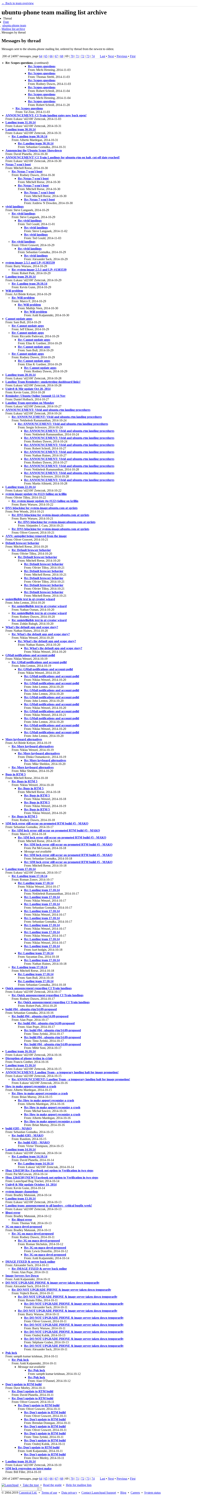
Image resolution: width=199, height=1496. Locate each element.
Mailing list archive (13, 29)
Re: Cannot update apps (28, 325)
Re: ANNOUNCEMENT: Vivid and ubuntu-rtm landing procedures (57, 416)
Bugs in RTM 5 (15, 774)
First (132, 56)
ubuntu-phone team (14, 25)
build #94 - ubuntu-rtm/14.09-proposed (31, 1009)
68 (61, 56)
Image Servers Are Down (22, 1275)
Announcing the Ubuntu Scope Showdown (33, 150)
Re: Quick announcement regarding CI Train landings (47, 995)
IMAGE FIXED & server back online (30, 1261)
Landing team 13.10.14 (20, 1198)
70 (72, 56)
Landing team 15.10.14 (20, 1065)
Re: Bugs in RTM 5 (24, 781)
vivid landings (14, 206)
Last (102, 56)
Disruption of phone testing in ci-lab (28, 1058)
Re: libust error (22, 1219)
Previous (122, 56)
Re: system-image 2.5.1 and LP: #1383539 (39, 269)
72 (82, 56)
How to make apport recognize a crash (30, 1086)
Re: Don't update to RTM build (32, 1391)
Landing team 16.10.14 (20, 1051)
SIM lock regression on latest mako (28, 1468)
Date (6, 22)
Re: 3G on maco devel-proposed (33, 1233)
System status (152, 1492)
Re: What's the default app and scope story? (41, 634)
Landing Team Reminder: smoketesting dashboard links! (42, 381)
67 (56, 56)
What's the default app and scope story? (31, 627)
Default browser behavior (22, 543)
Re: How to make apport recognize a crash (40, 1093)
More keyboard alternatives (23, 739)
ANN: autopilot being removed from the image (36, 536)
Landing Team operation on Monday (29, 402)
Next (111, 56)
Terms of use (49, 1492)
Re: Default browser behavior (31, 550)
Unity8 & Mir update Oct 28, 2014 (28, 388)
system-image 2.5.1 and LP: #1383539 (30, 262)
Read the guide (52, 1485)
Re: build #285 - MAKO (27, 1135)
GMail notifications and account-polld (30, 655)
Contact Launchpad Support (98, 1492)
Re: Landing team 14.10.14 (29, 1156)
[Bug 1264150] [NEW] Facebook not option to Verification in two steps (51, 1177)
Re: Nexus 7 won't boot (27, 171)
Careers (135, 1492)
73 (87, 56)
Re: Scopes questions (41, 66)
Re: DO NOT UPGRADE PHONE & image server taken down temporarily (61, 1289)
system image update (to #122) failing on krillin (36, 494)
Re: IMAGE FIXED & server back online (39, 1268)
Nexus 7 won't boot (18, 164)
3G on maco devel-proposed (23, 1226)
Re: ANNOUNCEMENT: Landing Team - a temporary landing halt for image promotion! (71, 1079)
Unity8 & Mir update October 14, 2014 (31, 1184)
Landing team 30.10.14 (20, 129)
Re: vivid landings (23, 213)
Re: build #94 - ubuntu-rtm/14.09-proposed (40, 1016)
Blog (123, 1492)
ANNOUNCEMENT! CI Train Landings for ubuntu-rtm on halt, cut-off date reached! (62, 157)
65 (45, 56)
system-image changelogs (21, 1191)
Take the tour (31, 1485)
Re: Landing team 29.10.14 (29, 283)
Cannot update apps (18, 318)
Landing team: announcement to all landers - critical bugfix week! (48, 1205)
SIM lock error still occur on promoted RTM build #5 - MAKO (46, 823)
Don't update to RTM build (23, 1384)
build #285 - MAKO (18, 1128)
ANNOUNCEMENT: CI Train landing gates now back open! (45, 115)
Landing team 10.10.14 (20, 1461)
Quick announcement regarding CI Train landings (38, 988)
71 (77, 56)
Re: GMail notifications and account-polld (39, 662)
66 (51, 56)
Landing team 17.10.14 (20, 869)
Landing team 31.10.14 (20, 122)
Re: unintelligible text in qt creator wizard (39, 606)
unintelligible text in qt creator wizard (30, 599)
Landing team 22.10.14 (20, 487)
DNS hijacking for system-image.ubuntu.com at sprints (41, 508)
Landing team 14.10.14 (20, 1149)
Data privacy (69, 1492)
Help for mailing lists (79, 1485)
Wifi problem (14, 290)
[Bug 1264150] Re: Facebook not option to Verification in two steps (49, 1170)
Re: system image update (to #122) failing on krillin (45, 501)
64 (40, 56)
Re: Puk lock (20, 1359)
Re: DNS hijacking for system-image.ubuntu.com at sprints (50, 515)
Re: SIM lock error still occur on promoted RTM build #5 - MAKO (56, 830)
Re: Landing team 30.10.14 (29, 136)
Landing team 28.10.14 (20, 374)
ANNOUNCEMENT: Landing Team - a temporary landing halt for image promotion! (62, 1072)
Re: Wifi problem (23, 297)
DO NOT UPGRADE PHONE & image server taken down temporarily (52, 1282)
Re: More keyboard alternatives (33, 746)
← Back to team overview (18, 3)
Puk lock (11, 1352)
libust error (12, 1212)
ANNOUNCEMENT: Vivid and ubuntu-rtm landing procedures (47, 409)
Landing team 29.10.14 (20, 276)
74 (93, 56)
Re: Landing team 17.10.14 (29, 876)
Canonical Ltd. (28, 1492)
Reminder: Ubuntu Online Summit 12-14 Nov (35, 395)
